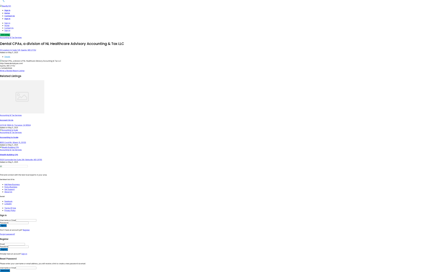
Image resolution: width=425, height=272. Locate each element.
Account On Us (6, 120)
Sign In (24, 254)
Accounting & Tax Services (11, 37)
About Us (8, 192)
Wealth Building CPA (9, 154)
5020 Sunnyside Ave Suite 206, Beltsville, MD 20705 (21, 159)
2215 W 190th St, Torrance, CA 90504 (15, 125)
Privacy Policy (9, 210)
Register (26, 230)
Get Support (9, 189)
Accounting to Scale (9, 137)
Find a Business (10, 187)
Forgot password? (7, 234)
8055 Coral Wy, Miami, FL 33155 (13, 142)
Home (7, 13)
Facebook (8, 201)
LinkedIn (8, 204)
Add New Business (12, 184)
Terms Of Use (10, 208)
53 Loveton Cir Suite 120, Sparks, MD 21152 (18, 50)
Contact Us (9, 16)
